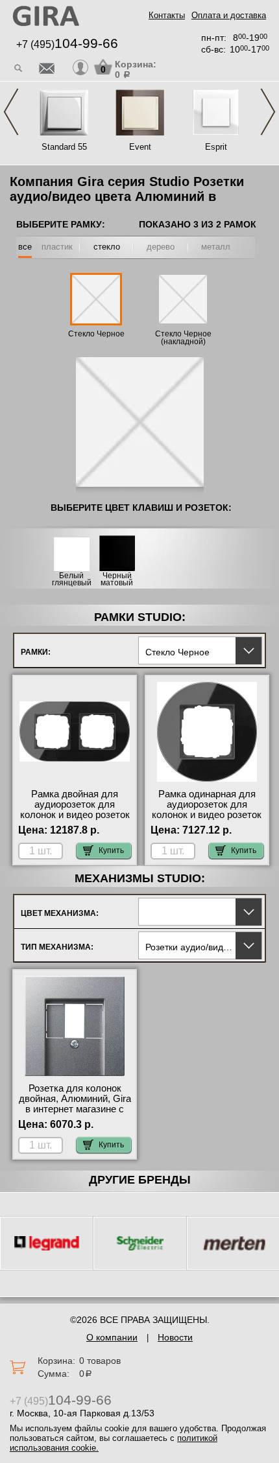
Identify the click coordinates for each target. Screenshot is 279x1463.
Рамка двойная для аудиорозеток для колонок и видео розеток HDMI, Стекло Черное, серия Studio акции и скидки (75, 820)
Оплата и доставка (228, 15)
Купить (111, 850)
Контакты (167, 15)
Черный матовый (117, 579)
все (25, 247)
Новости (175, 1337)
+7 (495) (67, 44)
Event (140, 147)
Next (268, 111)
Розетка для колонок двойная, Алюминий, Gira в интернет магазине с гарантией (75, 1104)
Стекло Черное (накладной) (183, 337)
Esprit (216, 147)
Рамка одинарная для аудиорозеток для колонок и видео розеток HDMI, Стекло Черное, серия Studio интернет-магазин (206, 820)
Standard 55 (64, 147)
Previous (11, 111)
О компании (112, 1337)
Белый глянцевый (71, 579)
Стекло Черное (96, 334)
